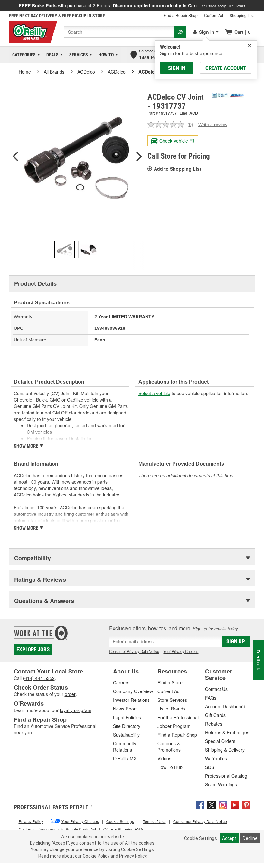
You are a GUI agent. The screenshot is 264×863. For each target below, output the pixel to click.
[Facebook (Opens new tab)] (200, 804)
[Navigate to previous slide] (2, 5)
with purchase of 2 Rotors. (132, 5)
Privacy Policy (132, 855)
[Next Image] (139, 157)
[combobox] (119, 32)
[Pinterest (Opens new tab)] (246, 804)
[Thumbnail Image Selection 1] (64, 249)
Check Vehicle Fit (176, 140)
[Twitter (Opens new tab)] (211, 804)
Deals (51, 54)
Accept (229, 838)
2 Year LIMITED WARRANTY (124, 316)
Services (77, 54)
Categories (22, 54)
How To (105, 54)
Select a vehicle (154, 393)
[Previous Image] (15, 157)
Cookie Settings (200, 838)
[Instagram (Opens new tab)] (223, 804)
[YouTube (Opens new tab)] (235, 804)
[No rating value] (167, 124)
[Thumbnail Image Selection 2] (88, 249)
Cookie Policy (96, 855)
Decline (250, 838)
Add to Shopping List (177, 168)
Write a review (212, 124)
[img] (249, 46)
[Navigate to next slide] (262, 5)
